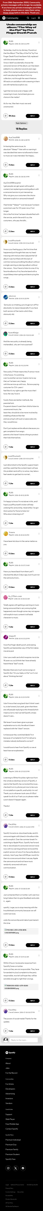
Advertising (10, 1093)
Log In (33, 18)
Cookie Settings (10, 1192)
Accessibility (9, 1195)
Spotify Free (10, 1159)
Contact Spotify (12, 1129)
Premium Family (12, 1149)
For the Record (11, 1073)
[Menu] (39, 18)
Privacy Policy (9, 1188)
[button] (39, 42)
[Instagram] (8, 1168)
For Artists (10, 1084)
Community (12, 18)
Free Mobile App (12, 1124)
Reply (32, 116)
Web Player (10, 1119)
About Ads (20, 1192)
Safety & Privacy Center (17, 1185)
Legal (7, 1185)
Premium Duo (11, 1144)
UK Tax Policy (9, 1203)
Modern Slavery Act (11, 1199)
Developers (10, 1089)
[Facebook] (23, 1168)
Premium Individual (13, 1140)
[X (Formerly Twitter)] (15, 1168)
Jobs (7, 1068)
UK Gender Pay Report (12, 1206)
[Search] (28, 18)
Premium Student (13, 1154)
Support (9, 1114)
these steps (8, 12)
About (8, 1063)
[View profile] (5, 42)
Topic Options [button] (21, 123)
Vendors (9, 1103)
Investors (9, 1098)
